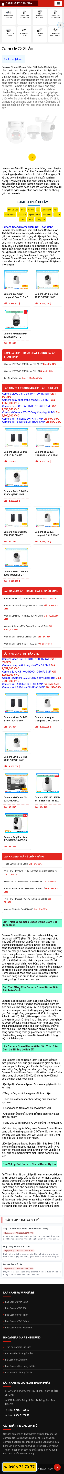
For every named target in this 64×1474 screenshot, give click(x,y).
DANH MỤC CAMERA (18, 3)
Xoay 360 (40, 220)
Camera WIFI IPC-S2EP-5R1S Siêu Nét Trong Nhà (47, 799)
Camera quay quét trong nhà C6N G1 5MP (15, 296)
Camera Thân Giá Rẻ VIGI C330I (25, 909)
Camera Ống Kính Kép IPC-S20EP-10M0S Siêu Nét (16, 839)
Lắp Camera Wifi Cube (16, 1302)
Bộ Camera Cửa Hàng (16, 1359)
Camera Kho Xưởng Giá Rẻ (19, 1353)
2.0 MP (57, 215)
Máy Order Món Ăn (12, 1264)
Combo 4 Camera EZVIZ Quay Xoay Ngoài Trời (28, 628)
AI (38, 210)
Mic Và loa (13, 210)
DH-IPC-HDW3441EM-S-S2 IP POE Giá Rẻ (30, 881)
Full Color (22, 215)
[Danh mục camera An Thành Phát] (58, 3)
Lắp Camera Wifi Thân (16, 1314)
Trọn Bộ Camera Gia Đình (18, 1347)
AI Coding (47, 215)
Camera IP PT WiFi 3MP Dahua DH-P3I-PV (30, 364)
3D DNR (31, 210)
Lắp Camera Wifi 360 (16, 1308)
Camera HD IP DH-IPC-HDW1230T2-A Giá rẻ (31, 890)
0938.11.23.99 (21, 1409)
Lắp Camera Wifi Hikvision (18, 1327)
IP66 (23, 210)
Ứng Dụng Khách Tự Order (16, 1246)
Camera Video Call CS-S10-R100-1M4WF (16, 453)
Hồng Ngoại (10, 215)
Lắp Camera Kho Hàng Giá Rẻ (20, 1366)
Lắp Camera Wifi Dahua (17, 1321)
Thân (22, 220)
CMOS (30, 220)
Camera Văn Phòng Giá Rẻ (18, 1372)
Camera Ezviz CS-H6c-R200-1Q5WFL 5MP (47, 296)
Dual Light (46, 210)
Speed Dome (34, 215)
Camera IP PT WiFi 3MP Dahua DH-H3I (28, 371)
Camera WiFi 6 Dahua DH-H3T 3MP (30, 418)
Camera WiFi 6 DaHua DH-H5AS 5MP (31, 421)
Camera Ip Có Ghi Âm (32, 202)
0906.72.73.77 (21, 1415)
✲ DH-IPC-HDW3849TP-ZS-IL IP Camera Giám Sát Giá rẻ (30, 872)
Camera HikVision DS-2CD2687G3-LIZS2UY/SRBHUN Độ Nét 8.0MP (15, 799)
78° (55, 210)
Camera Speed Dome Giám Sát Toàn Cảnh (27, 227)
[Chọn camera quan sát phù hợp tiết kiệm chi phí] (60, 25)
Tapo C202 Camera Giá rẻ (23, 864)
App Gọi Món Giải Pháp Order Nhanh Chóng (25, 1228)
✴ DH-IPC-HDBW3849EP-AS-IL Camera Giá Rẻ (28, 900)
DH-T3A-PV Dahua (23, 378)
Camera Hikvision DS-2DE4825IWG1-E (15, 335)
